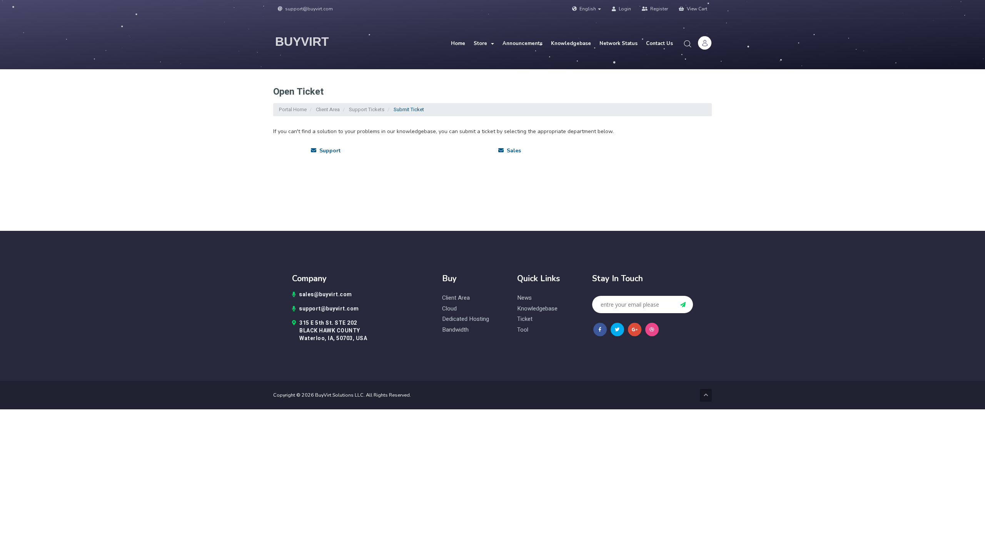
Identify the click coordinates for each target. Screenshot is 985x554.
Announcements (523, 43)
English (587, 9)
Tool (522, 330)
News (524, 298)
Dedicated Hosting (465, 319)
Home (458, 43)
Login (624, 9)
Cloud (449, 309)
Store (482, 43)
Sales (512, 150)
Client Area (328, 109)
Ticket (525, 319)
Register (658, 9)
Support (328, 150)
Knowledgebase (571, 43)
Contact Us (659, 43)
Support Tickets (366, 109)
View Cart (696, 9)
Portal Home (293, 109)
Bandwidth (455, 330)
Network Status (618, 43)
